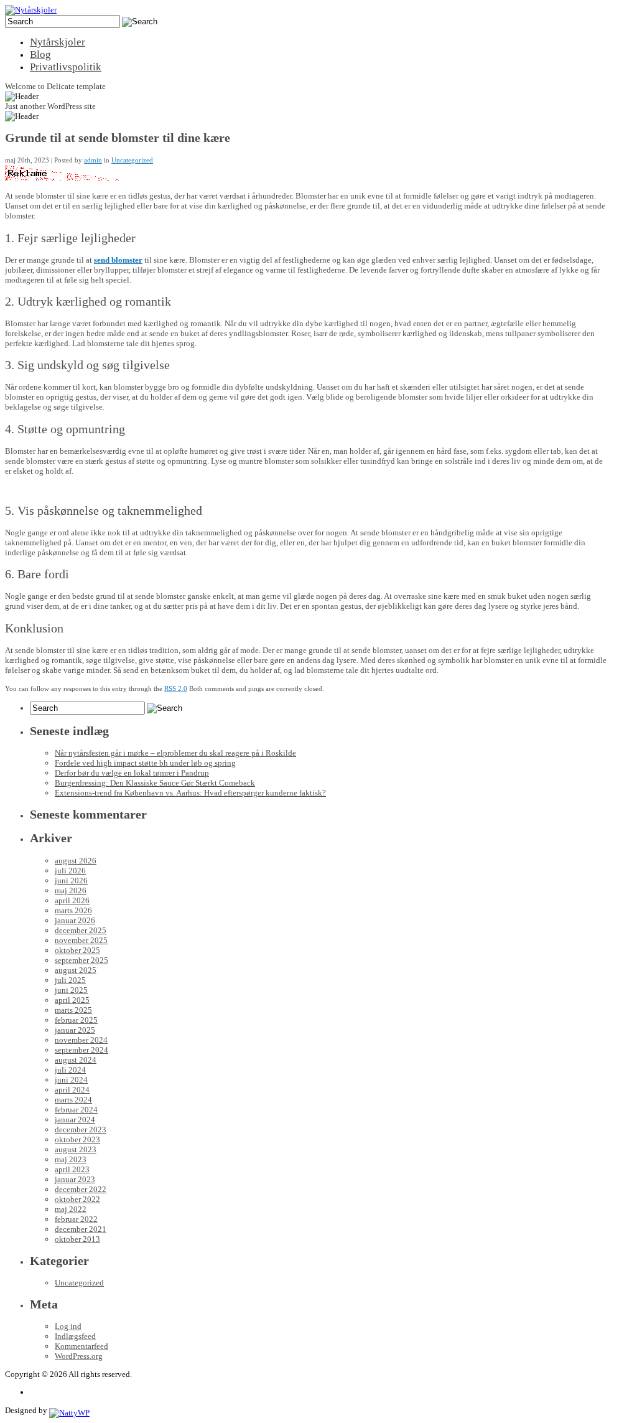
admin (93, 160)
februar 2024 (76, 1109)
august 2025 (75, 970)
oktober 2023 (77, 1139)
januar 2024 (75, 1119)
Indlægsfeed (75, 1336)
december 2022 (80, 1189)
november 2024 (81, 1040)
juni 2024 (71, 1079)
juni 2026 (71, 880)
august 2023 (75, 1149)
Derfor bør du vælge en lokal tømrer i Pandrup (132, 772)
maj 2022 (70, 1209)
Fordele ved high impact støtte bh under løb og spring (145, 763)
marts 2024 (73, 1099)
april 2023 (72, 1169)
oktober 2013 (77, 1239)
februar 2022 (76, 1219)
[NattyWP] (69, 1410)
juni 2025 (71, 990)
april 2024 (72, 1089)
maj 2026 (70, 890)
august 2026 (75, 860)
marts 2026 (73, 910)
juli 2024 (70, 1069)
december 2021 (80, 1229)
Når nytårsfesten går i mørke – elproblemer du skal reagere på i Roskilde (175, 753)
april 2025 (72, 1000)
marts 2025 (73, 1010)
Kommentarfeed (81, 1346)
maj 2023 (70, 1159)
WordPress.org (79, 1356)
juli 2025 (70, 980)
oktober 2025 (77, 950)
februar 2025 (76, 1020)
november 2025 (81, 940)
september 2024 (81, 1049)
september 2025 (81, 960)
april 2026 (72, 900)
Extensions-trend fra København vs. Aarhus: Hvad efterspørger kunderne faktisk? (190, 792)
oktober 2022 (77, 1199)
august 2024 (75, 1059)
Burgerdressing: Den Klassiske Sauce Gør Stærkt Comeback (155, 782)
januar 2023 (75, 1179)
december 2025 (80, 930)
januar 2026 (75, 920)
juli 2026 (70, 870)
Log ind (68, 1326)
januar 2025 (75, 1030)
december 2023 (80, 1129)
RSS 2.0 (175, 688)
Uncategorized (132, 160)
